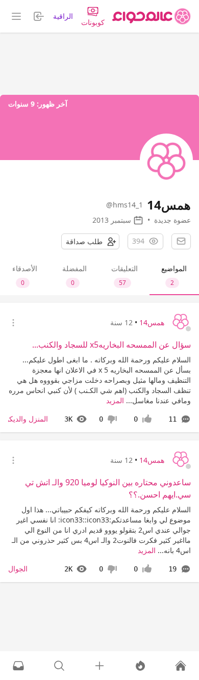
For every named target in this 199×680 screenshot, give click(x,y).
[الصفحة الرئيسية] (151, 16)
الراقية (63, 16)
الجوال (18, 568)
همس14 (151, 322)
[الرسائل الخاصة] (18, 666)
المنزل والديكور (25, 419)
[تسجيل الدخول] (99, 666)
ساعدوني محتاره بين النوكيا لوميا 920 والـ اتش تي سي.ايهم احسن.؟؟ (108, 488)
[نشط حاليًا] (140, 666)
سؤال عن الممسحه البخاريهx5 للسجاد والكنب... (111, 344)
